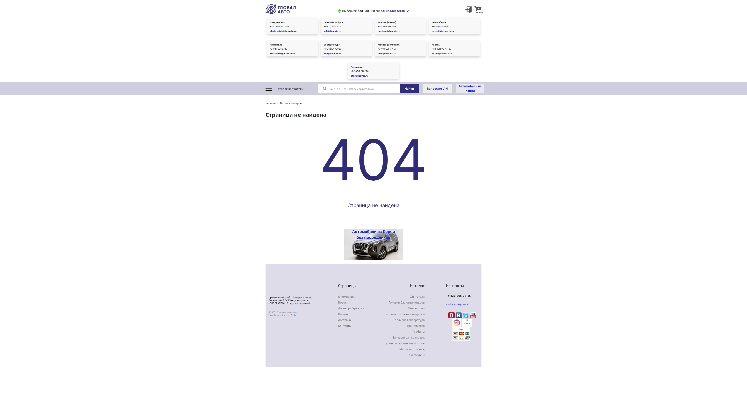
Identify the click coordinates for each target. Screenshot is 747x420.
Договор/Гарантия (351, 308)
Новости (344, 302)
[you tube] (473, 315)
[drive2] (452, 315)
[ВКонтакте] (459, 315)
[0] (477, 9)
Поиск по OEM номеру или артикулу (351, 88)
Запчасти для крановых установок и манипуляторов (405, 340)
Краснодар (276, 44)
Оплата (343, 314)
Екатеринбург (332, 44)
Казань (436, 44)
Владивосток (277, 22)
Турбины (418, 331)
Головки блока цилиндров (407, 302)
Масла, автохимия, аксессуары (412, 352)
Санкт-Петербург (333, 22)
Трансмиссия (416, 325)
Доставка (344, 320)
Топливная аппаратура (409, 320)
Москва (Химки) (387, 22)
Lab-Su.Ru (291, 315)
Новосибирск (439, 22)
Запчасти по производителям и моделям (405, 311)
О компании (346, 296)
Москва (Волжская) (389, 44)
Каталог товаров (291, 103)
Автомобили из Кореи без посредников (373, 234)
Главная (271, 103)
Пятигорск (357, 67)
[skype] (466, 315)
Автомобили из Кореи (470, 88)
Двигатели (417, 296)
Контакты (344, 325)
